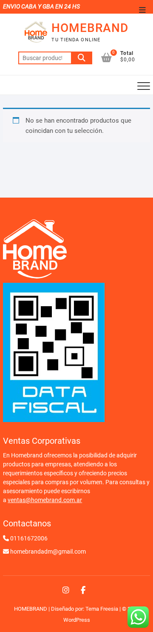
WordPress (76, 620)
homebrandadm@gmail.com (48, 551)
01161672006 (29, 538)
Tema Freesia (101, 609)
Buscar (81, 58)
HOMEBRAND (89, 28)
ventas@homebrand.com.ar (45, 500)
